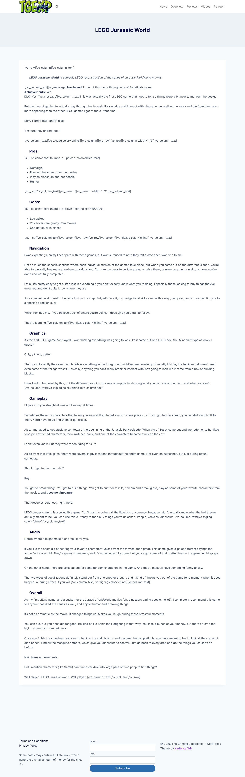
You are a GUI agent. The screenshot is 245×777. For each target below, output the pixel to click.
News (163, 6)
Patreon (219, 6)
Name (92, 754)
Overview (177, 6)
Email (93, 741)
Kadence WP (183, 748)
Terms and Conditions (33, 741)
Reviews (192, 6)
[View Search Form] (57, 7)
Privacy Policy (28, 745)
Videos (205, 6)
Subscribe (122, 768)
